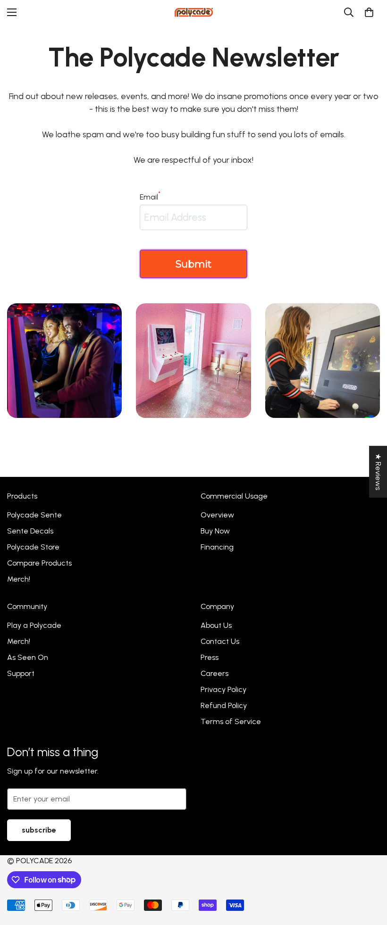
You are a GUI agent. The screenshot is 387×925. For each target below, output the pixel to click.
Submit (193, 264)
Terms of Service (231, 721)
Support (20, 673)
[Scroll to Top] (368, 873)
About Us (216, 625)
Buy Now (215, 530)
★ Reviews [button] (378, 471)
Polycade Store (33, 546)
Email (150, 196)
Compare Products (39, 562)
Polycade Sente (34, 514)
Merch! (18, 579)
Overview (217, 514)
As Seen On (27, 657)
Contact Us (220, 641)
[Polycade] (193, 12)
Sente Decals (30, 530)
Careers (214, 673)
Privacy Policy (223, 689)
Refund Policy (224, 705)
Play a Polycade (34, 625)
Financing (217, 546)
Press (210, 657)
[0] (369, 12)
